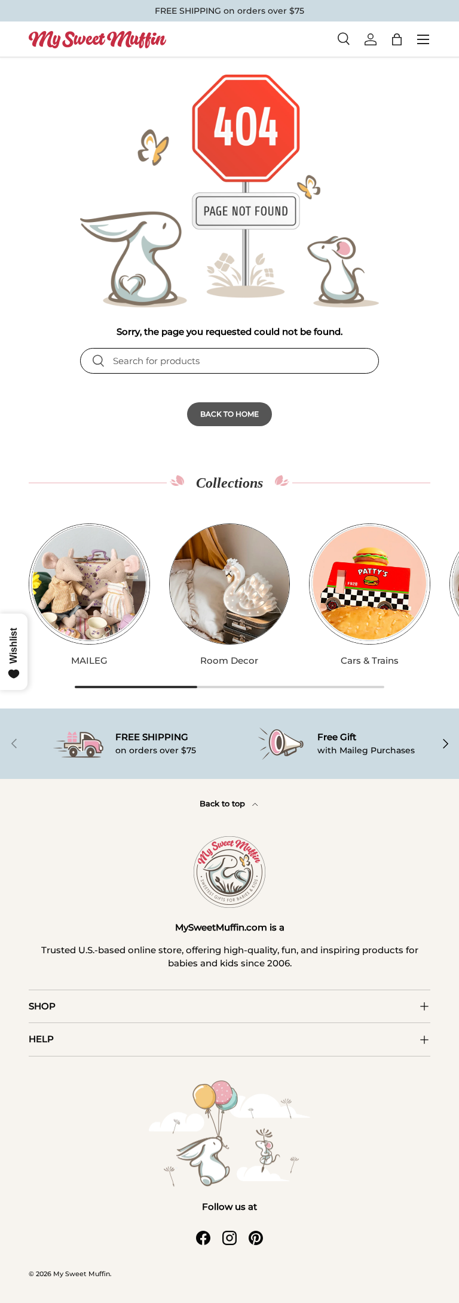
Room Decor (229, 660)
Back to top (223, 803)
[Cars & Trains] (370, 584)
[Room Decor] (230, 584)
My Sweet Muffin (81, 1274)
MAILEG (89, 660)
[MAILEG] (89, 584)
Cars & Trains (370, 660)
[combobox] (229, 361)
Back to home (229, 413)
